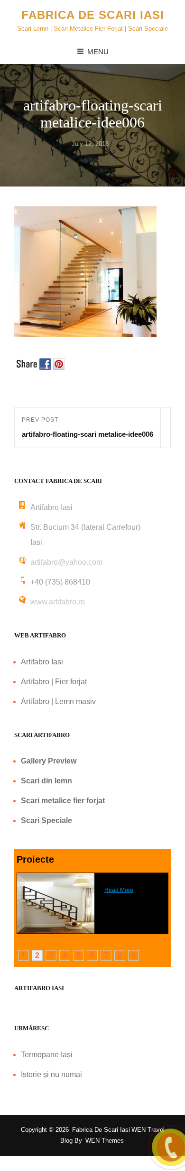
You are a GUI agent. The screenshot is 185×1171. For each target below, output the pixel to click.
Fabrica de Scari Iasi (92, 14)
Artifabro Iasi (42, 662)
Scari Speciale (46, 820)
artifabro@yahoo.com (66, 562)
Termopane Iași (47, 1055)
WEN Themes (104, 1140)
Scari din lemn (46, 781)
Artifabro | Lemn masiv (58, 701)
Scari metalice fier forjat (63, 801)
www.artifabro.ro (57, 602)
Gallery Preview (48, 761)
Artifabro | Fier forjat (54, 682)
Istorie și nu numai (51, 1074)
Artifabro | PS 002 (128, 876)
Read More (118, 890)
